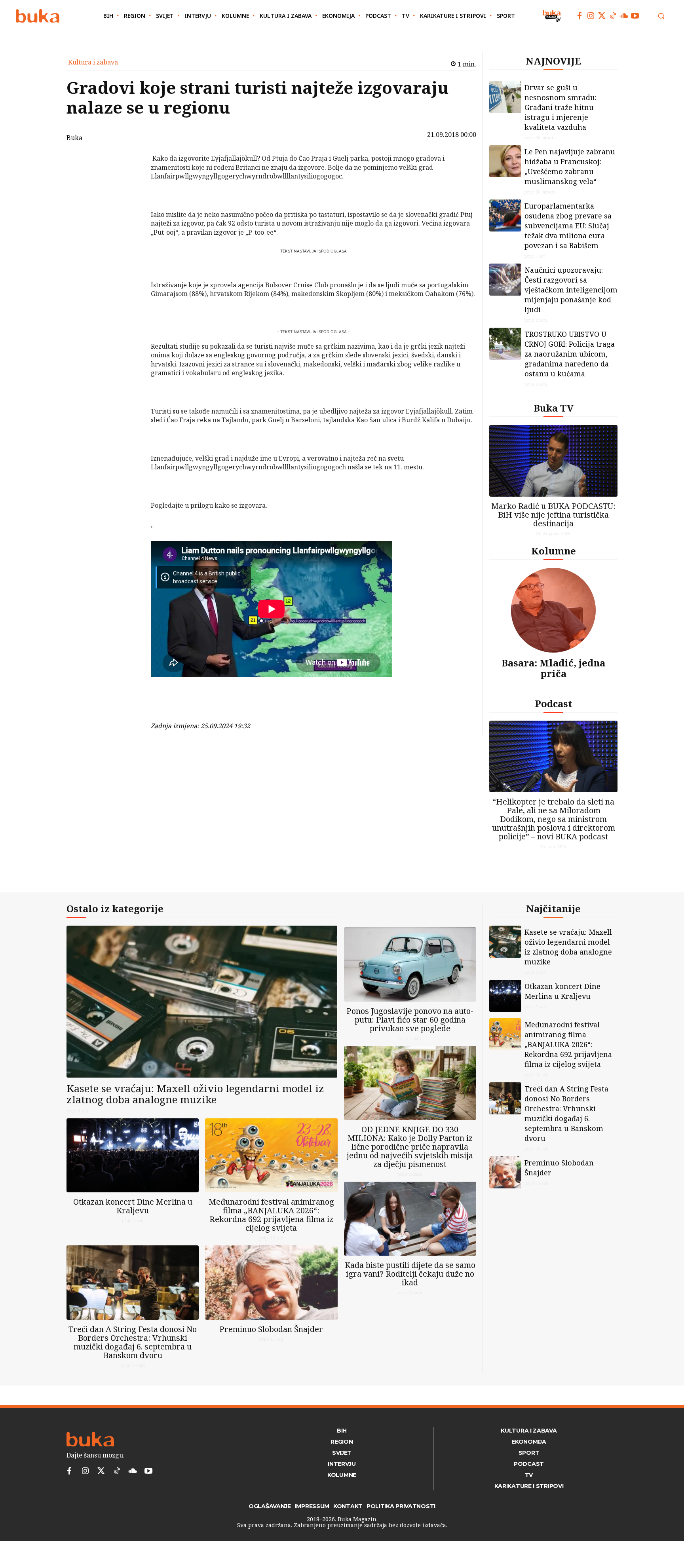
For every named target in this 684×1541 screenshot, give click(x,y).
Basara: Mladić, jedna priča (553, 667)
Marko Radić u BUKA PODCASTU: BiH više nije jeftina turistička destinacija (553, 515)
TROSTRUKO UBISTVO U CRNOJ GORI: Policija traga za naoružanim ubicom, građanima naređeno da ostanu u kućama (569, 353)
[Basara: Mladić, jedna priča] (553, 610)
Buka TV (554, 407)
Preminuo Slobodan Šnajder (271, 1329)
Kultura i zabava (93, 62)
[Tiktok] (613, 16)
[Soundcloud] (624, 16)
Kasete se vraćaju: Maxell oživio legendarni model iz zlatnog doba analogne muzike (195, 1094)
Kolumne (553, 550)
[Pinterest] (130, 199)
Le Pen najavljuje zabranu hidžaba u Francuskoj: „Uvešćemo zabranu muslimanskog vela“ (569, 166)
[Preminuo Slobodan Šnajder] (271, 1282)
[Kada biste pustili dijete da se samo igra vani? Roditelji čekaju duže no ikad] (410, 1219)
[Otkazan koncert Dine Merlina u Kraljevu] (132, 1155)
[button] (661, 16)
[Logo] (37, 16)
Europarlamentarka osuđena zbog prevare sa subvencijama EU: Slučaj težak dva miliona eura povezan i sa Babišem (568, 225)
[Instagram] (591, 16)
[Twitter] (602, 16)
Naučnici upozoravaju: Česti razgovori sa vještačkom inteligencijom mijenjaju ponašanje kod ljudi (571, 289)
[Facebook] (579, 16)
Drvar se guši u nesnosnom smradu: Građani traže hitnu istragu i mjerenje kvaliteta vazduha (560, 107)
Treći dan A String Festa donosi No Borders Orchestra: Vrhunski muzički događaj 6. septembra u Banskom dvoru (132, 1342)
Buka (74, 138)
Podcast (553, 703)
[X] (130, 180)
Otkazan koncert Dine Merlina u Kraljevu (132, 1206)
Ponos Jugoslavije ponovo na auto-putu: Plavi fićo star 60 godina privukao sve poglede (409, 1020)
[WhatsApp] (130, 218)
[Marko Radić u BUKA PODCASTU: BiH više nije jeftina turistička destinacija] (553, 461)
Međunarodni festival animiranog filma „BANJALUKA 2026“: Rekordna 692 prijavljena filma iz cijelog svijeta (271, 1214)
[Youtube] (635, 16)
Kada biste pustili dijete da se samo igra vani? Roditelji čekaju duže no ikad (410, 1274)
